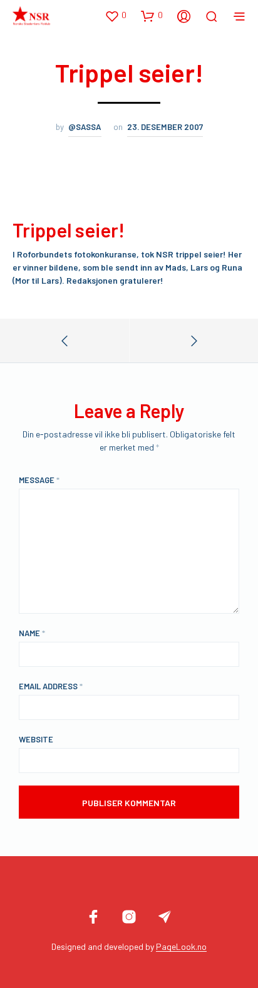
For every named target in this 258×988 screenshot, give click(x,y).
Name (32, 633)
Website (36, 739)
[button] (115, 15)
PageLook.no (181, 947)
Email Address (51, 686)
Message (39, 480)
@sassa (84, 127)
